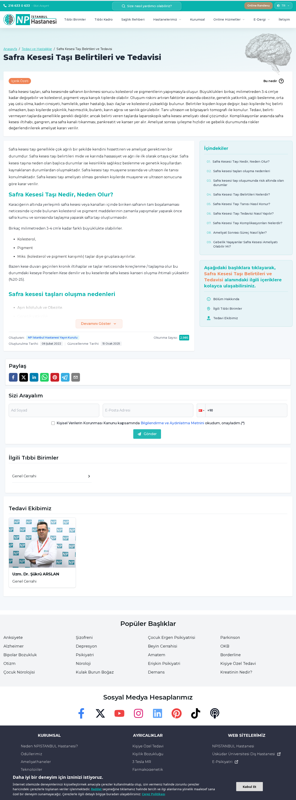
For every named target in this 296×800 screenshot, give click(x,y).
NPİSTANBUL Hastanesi (233, 746)
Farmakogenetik (147, 770)
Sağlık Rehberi (133, 19)
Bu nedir (270, 81)
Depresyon (86, 646)
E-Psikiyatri (222, 762)
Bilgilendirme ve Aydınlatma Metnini (172, 423)
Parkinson (230, 637)
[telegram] (65, 377)
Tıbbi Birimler (75, 19)
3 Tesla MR (141, 762)
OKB (224, 646)
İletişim (284, 19)
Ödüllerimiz (31, 754)
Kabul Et (249, 786)
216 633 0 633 (28, 6)
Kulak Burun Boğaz (95, 672)
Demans (156, 672)
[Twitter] (100, 713)
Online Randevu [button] (258, 5)
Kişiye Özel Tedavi (238, 663)
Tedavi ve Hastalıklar (37, 49)
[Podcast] (215, 713)
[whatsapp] (44, 377)
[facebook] (13, 377)
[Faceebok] (81, 713)
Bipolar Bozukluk (20, 655)
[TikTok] (195, 713)
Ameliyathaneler (36, 762)
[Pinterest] (176, 713)
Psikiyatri (85, 655)
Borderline (230, 655)
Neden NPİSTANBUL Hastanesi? (49, 746)
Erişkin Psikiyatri (164, 663)
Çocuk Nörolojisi (19, 672)
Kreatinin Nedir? (236, 672)
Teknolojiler (31, 770)
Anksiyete (13, 637)
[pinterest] (54, 377)
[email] (75, 377)
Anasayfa (10, 49)
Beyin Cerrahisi (162, 646)
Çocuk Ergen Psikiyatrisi (171, 637)
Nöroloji (83, 663)
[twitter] (23, 377)
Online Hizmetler (227, 19)
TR (283, 5)
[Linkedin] (157, 713)
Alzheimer (13, 646)
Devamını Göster (96, 324)
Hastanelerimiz (165, 19)
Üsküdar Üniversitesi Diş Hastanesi (243, 754)
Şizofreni (84, 637)
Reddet (96, 789)
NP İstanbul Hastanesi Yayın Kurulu (53, 337)
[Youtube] (119, 713)
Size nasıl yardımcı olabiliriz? (149, 6)
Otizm (9, 663)
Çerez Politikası (153, 794)
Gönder (150, 434)
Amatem (156, 655)
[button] (201, 410)
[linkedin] (34, 377)
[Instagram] (138, 713)
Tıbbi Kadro (103, 19)
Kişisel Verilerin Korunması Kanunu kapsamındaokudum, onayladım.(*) (151, 423)
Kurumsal (197, 19)
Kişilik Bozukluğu (147, 754)
